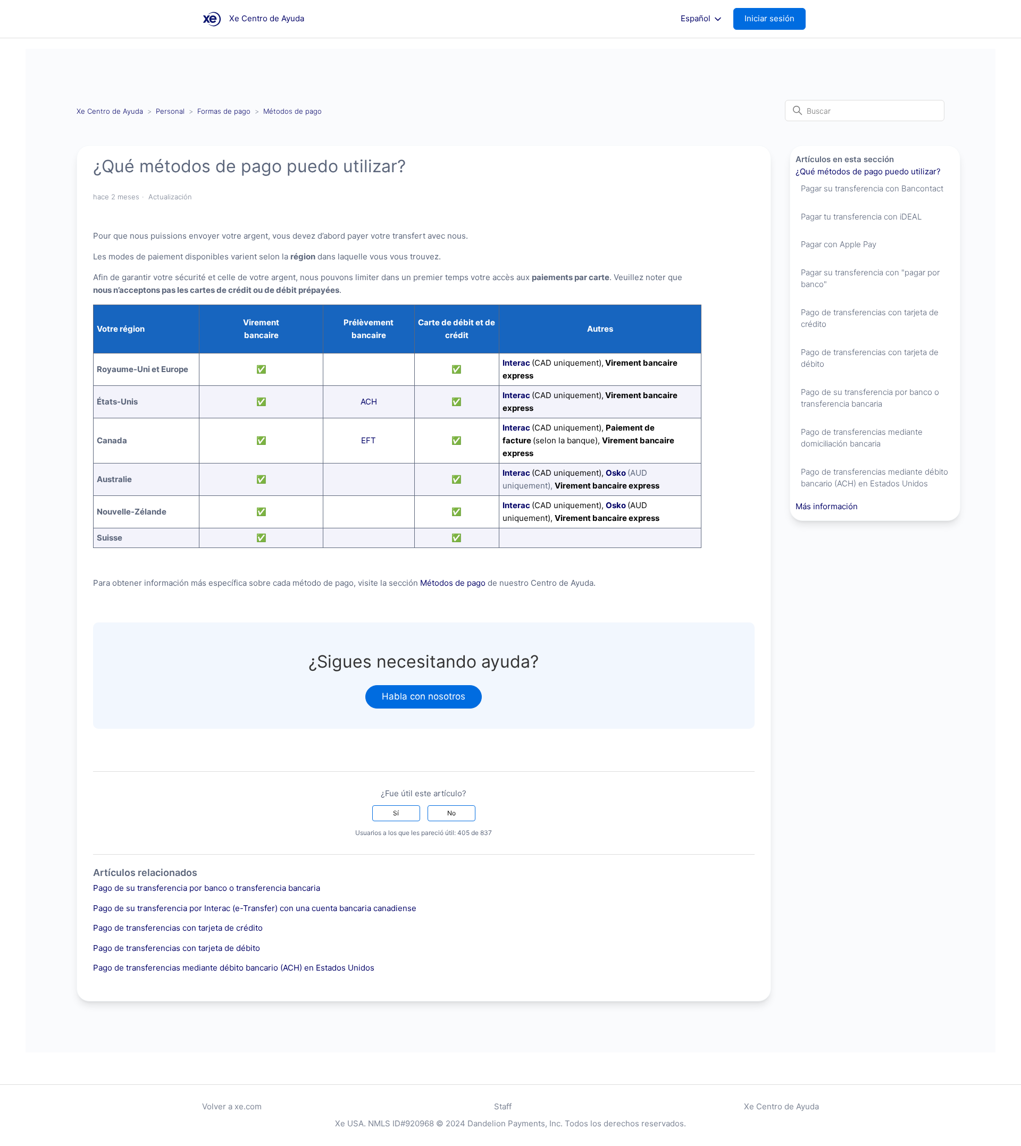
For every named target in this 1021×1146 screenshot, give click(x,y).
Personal (170, 111)
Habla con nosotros (423, 696)
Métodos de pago (292, 111)
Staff (503, 1106)
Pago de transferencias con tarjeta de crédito (178, 928)
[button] (775, 18)
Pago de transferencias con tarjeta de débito (176, 948)
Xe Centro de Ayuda (110, 111)
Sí (396, 813)
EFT (368, 440)
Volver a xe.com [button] (232, 1106)
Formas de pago (225, 111)
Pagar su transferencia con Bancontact (872, 188)
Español (697, 18)
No (451, 813)
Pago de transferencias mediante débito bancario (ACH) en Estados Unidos (233, 968)
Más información (827, 506)
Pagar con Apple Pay (838, 244)
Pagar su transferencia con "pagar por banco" (870, 278)
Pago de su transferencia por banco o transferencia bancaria (206, 888)
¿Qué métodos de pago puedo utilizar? (868, 171)
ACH (369, 402)
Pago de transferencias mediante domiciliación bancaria (862, 438)
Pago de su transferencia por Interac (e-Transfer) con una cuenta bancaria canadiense (254, 908)
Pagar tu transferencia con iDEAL (861, 217)
